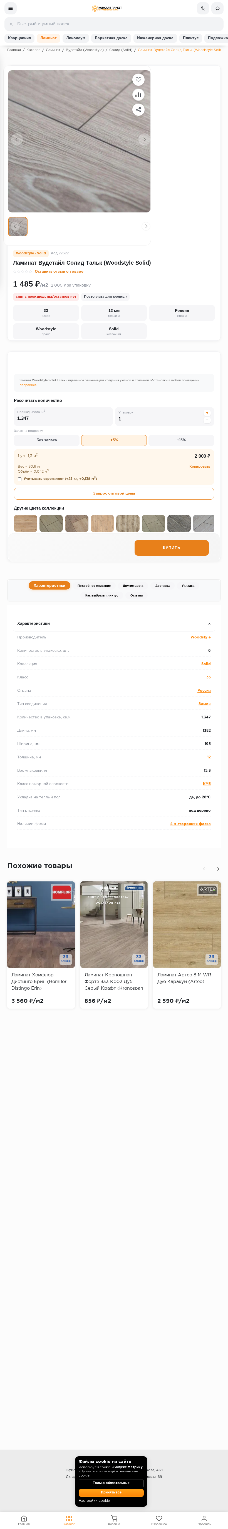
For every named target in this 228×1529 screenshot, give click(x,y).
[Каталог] (10, 8)
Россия (204, 690)
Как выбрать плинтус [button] (35, 612)
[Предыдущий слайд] (17, 139)
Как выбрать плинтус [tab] (101, 595)
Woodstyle (200, 637)
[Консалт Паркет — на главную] (107, 8)
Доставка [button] (22, 612)
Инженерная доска (155, 38)
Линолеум (75, 38)
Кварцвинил (19, 38)
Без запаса (46, 440)
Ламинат (48, 38)
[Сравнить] (138, 95)
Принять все (111, 1492)
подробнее (28, 385)
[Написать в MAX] (217, 8)
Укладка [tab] (188, 585)
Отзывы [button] (21, 612)
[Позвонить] (203, 8)
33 (208, 677)
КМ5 (207, 784)
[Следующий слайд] (144, 139)
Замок (205, 704)
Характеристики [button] (33, 623)
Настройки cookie (94, 1500)
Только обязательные (111, 1483)
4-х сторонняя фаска (190, 824)
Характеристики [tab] (49, 585)
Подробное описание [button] (34, 612)
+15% (181, 440)
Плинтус (191, 38)
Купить (171, 548)
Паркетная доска (111, 38)
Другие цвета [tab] (133, 585)
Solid (206, 664)
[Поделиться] (138, 110)
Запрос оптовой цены (114, 493)
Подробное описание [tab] (94, 585)
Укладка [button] (21, 612)
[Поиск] (11, 24)
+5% (114, 440)
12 (209, 757)
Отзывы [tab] (136, 595)
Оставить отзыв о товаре (59, 271)
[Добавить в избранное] (138, 80)
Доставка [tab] (162, 585)
